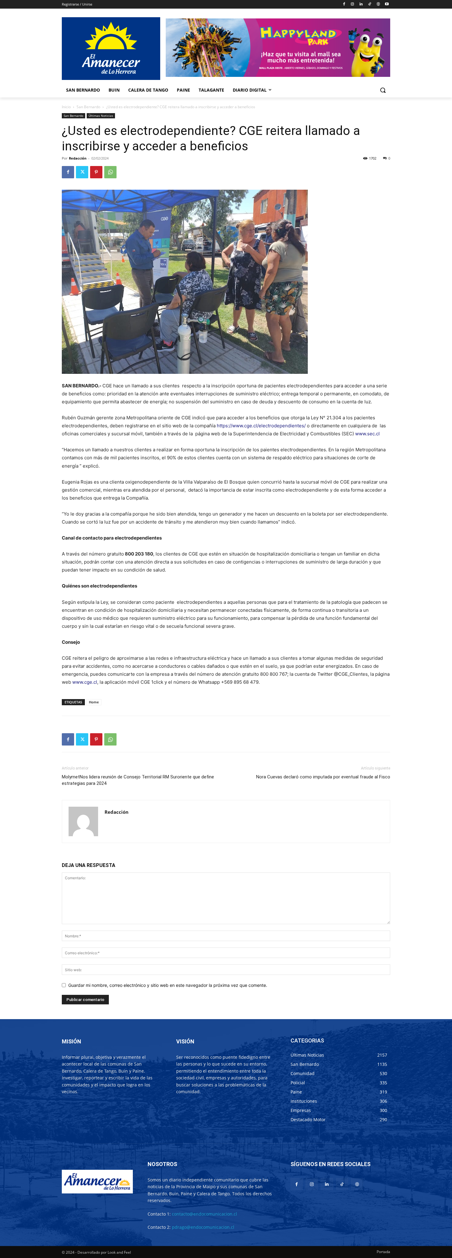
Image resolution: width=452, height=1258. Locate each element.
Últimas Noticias (101, 115)
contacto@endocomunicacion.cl (204, 1214)
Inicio (66, 106)
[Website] (378, 4)
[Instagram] (352, 4)
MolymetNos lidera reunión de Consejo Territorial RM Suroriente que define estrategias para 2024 (138, 780)
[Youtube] (386, 4)
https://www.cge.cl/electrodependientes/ (261, 426)
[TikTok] (369, 4)
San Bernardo (88, 106)
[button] (382, 90)
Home (94, 702)
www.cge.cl (84, 682)
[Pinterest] (96, 172)
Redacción (77, 158)
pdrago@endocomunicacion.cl (203, 1227)
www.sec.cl (367, 434)
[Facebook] (343, 4)
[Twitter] (82, 172)
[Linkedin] (361, 4)
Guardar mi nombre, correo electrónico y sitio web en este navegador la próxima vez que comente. (167, 985)
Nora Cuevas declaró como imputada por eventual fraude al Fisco (323, 777)
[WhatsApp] (110, 172)
